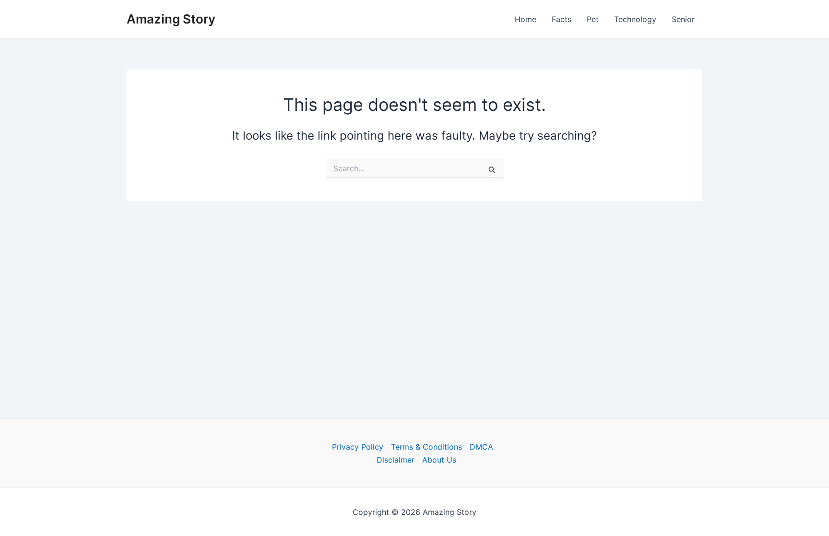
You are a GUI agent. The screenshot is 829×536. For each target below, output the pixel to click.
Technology (635, 19)
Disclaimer (395, 460)
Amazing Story (171, 19)
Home (525, 19)
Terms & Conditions (426, 447)
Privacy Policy (357, 447)
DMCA (481, 447)
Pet (593, 19)
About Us (439, 460)
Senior (683, 19)
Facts (561, 19)
